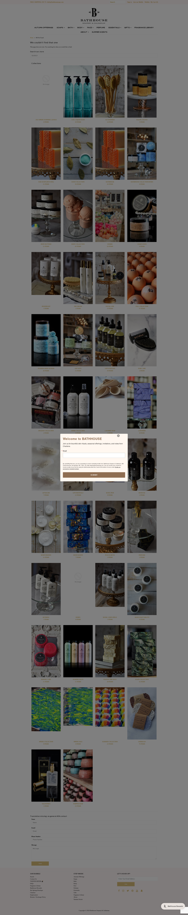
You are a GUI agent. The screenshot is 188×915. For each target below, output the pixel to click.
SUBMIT (94, 475)
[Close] (118, 435)
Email (65, 450)
